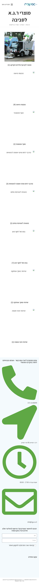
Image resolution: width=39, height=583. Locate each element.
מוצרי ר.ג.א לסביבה (14, 25)
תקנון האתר (13, 545)
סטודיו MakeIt (18, 581)
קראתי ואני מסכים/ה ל (21, 545)
